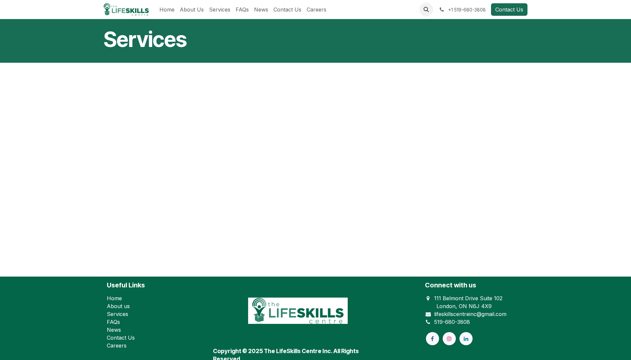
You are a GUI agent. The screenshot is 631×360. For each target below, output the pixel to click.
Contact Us (509, 9)
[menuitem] (167, 9)
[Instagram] (449, 338)
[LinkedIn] (466, 338)
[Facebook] (432, 338)
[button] (426, 9)
